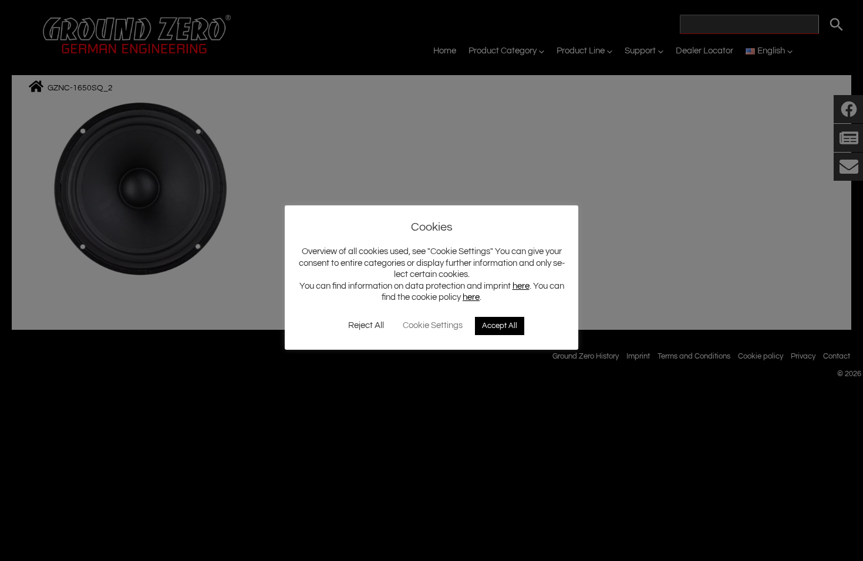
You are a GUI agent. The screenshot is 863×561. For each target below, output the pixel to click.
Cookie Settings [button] (433, 325)
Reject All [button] (366, 325)
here (521, 286)
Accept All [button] (499, 326)
